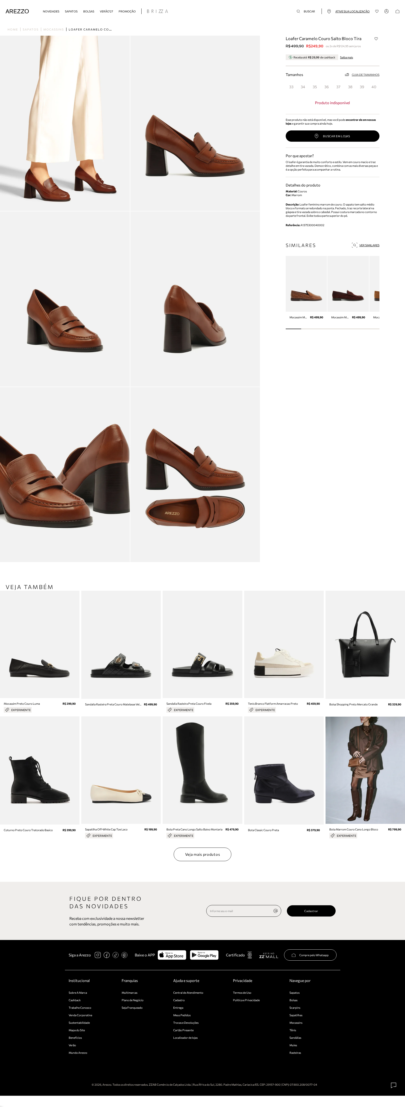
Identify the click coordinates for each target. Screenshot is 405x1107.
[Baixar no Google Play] (204, 955)
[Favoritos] (377, 11)
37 (338, 86)
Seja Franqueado (132, 1007)
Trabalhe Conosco (80, 1007)
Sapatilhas (295, 1015)
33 (291, 86)
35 (315, 86)
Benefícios (75, 1037)
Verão (72, 1045)
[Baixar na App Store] (172, 955)
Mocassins (53, 29)
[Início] (17, 11)
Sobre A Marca (78, 992)
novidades (51, 11)
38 (350, 86)
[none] (275, 911)
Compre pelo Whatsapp (314, 955)
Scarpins (294, 1007)
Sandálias (295, 1037)
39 (362, 86)
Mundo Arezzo (78, 1052)
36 (326, 86)
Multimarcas (129, 992)
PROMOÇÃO (127, 11)
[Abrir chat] (393, 1085)
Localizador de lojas (185, 1037)
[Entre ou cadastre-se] (387, 11)
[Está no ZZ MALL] (268, 955)
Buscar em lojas (336, 136)
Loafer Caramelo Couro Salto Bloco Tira (110, 29)
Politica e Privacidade (246, 1000)
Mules (293, 1045)
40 (373, 86)
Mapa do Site (77, 1030)
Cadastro (179, 1000)
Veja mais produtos (202, 854)
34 (303, 86)
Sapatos (71, 11)
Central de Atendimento (188, 992)
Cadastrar (311, 911)
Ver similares (369, 245)
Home (13, 29)
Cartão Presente (183, 1030)
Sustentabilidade (79, 1022)
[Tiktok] (115, 955)
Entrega (178, 1007)
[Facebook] (107, 955)
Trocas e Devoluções (186, 1022)
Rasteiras (295, 1052)
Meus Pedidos (182, 1015)
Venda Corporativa (80, 1015)
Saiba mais (346, 57)
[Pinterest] (124, 955)
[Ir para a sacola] (397, 11)
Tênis (292, 1030)
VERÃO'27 (106, 11)
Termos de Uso (242, 992)
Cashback (75, 1000)
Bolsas (88, 11)
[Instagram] (98, 955)
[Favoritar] (376, 39)
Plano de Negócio (132, 1000)
